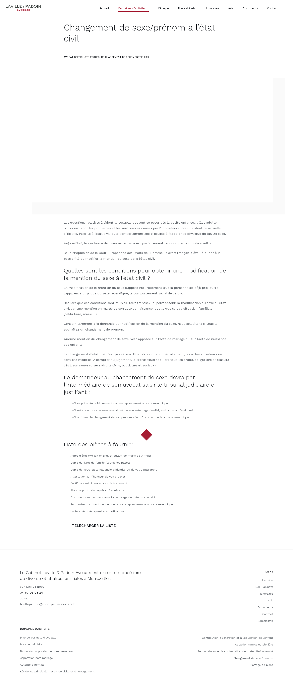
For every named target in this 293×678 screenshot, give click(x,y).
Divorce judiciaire (31, 644)
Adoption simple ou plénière (254, 644)
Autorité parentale (32, 664)
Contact (267, 614)
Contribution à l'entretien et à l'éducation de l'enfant (237, 637)
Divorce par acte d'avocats (38, 637)
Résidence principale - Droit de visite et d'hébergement (57, 671)
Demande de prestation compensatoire (46, 651)
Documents (265, 607)
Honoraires (266, 593)
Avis (270, 600)
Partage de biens (261, 664)
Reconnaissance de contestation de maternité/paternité (235, 651)
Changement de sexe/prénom (253, 658)
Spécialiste (266, 620)
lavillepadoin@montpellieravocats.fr (48, 604)
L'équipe (267, 580)
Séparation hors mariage (36, 657)
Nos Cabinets (264, 586)
